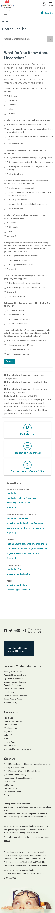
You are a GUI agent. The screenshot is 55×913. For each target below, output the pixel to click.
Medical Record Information (15, 682)
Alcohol (11, 222)
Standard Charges (11, 702)
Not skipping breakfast (18, 200)
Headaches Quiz (14, 569)
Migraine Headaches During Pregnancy (25, 523)
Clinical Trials (9, 781)
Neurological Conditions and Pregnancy (26, 528)
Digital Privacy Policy (13, 699)
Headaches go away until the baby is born (26, 287)
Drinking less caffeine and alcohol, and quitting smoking (28, 168)
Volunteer (8, 738)
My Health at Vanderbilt (13, 678)
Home (5, 21)
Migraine (12, 100)
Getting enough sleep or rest (20, 188)
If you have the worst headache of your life (26, 124)
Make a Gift (9, 735)
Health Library (9, 692)
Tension (11, 104)
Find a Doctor (9, 718)
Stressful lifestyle (15, 310)
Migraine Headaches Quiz (19, 574)
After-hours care (10, 728)
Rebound (12, 96)
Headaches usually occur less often (23, 283)
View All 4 (11, 533)
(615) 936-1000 (10, 878)
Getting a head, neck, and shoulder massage (27, 204)
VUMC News (9, 785)
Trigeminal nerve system (18, 260)
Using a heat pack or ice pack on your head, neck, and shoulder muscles (29, 193)
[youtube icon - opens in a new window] (17, 630)
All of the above (15, 144)
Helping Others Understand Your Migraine (27, 544)
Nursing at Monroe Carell (14, 768)
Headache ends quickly (18, 354)
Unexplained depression (18, 319)
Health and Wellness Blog (36, 630)
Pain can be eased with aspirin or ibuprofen (27, 340)
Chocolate (12, 227)
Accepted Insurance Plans (15, 675)
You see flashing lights (18, 349)
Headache (11, 493)
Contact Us (8, 795)
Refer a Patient (10, 742)
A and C (11, 269)
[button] (9, 361)
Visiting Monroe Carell (13, 671)
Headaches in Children (17, 518)
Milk (10, 231)
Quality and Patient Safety (15, 774)
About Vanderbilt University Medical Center (22, 771)
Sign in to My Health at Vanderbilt (18, 749)
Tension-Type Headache (18, 590)
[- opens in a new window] (19, 648)
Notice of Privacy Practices (15, 696)
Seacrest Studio (10, 788)
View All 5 (11, 507)
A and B (11, 236)
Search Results (14, 29)
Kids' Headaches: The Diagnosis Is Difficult (27, 548)
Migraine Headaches (17, 585)
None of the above (16, 296)
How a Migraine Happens (19, 502)
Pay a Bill (8, 732)
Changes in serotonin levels (20, 264)
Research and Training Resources (18, 778)
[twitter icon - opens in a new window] (10, 630)
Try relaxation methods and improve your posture (29, 158)
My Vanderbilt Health (12, 792)
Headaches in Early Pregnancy (21, 498)
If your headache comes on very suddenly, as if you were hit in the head (30, 130)
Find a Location (10, 725)
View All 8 (11, 558)
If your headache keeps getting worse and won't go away (30, 137)
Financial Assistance (12, 685)
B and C (11, 113)
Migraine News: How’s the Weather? (24, 553)
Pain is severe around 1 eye (20, 345)
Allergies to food (15, 314)
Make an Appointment (13, 721)
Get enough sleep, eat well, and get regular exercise (30, 162)
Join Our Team (10, 745)
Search (44, 5)
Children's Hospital (7, 4)
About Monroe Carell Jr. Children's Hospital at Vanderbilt (27, 764)
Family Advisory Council (14, 689)
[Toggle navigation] (6, 13)
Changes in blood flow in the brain (23, 256)
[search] (24, 39)
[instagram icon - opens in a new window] (24, 630)
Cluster (11, 109)
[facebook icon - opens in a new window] (5, 630)
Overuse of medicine (17, 323)
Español (49, 13)
